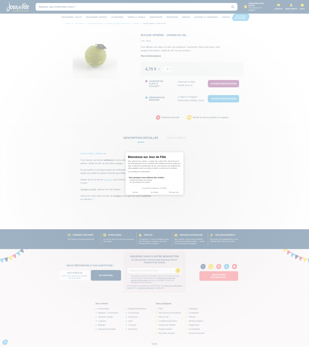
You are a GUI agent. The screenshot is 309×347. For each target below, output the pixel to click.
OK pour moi (174, 192)
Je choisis (154, 192)
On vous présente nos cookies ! (140, 182)
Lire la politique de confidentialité (139, 172)
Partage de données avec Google (141, 180)
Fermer (135, 192)
